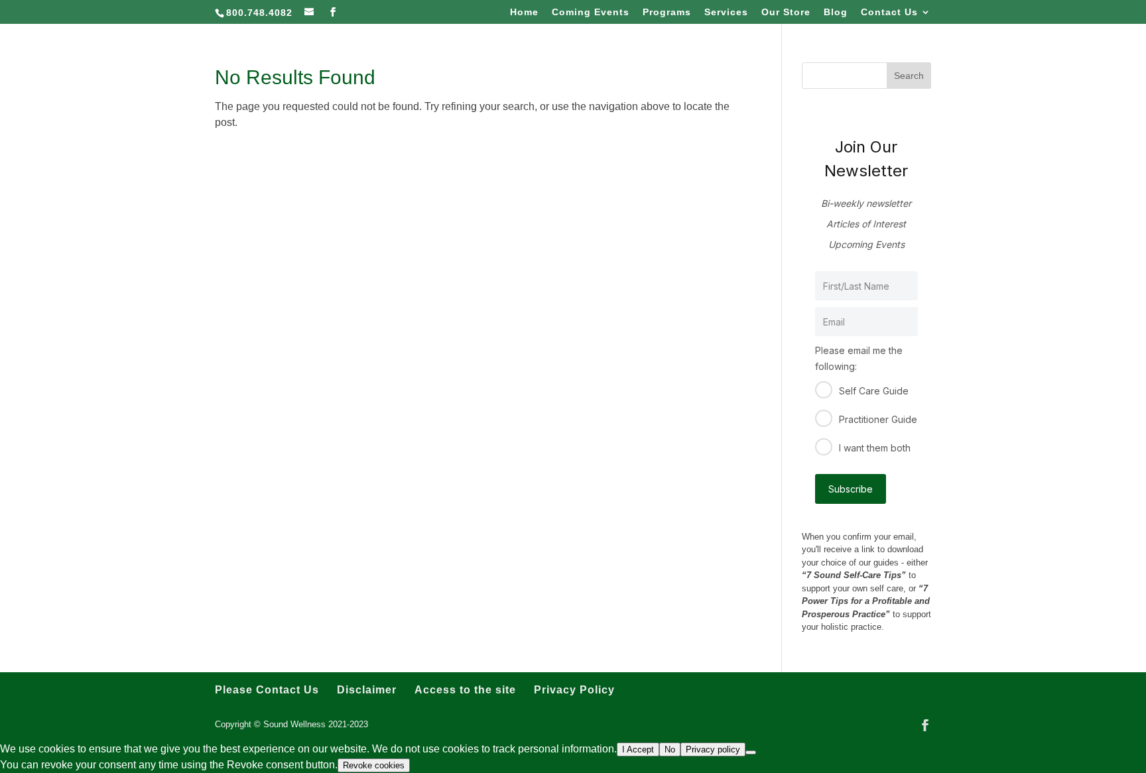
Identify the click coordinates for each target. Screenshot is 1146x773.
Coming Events (590, 12)
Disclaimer (367, 689)
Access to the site (465, 689)
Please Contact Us (267, 689)
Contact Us (889, 12)
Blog (836, 12)
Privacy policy (713, 749)
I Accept (638, 749)
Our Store (785, 12)
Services (726, 12)
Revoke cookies (374, 765)
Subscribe (850, 489)
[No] (750, 752)
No (670, 749)
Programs (667, 12)
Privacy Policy (574, 689)
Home (524, 12)
